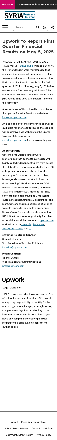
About (14, 422)
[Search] (37, 27)
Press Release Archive (33, 422)
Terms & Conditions (42, 428)
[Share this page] (53, 27)
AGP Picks (8, 4)
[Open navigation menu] (5, 27)
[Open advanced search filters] (44, 27)
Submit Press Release (16, 428)
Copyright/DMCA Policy (19, 434)
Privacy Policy (43, 434)
